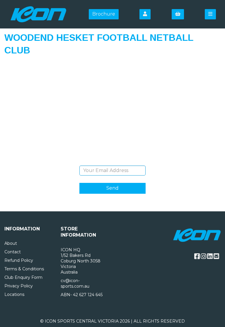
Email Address (112, 161)
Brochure (103, 14)
